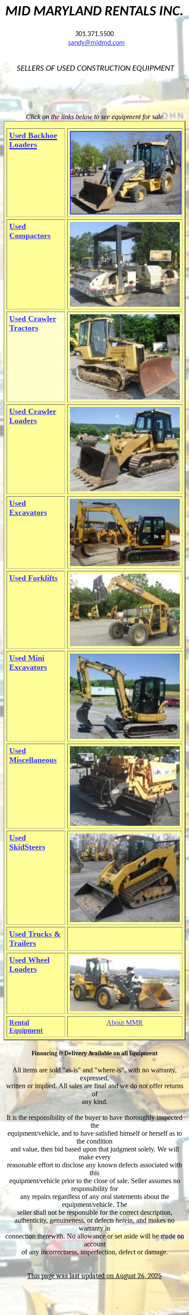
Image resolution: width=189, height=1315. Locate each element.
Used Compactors (30, 231)
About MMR (124, 1022)
